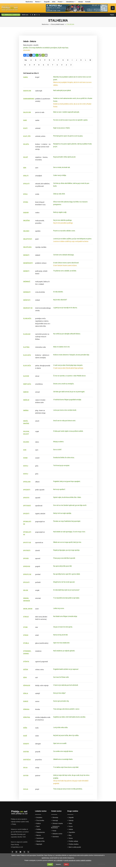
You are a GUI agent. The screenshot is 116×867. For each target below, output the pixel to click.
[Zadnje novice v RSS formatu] (39, 15)
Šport (38, 826)
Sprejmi (50, 864)
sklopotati (27, 239)
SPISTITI (26, 498)
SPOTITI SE (27, 542)
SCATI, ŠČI (26, 136)
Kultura (38, 823)
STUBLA (26, 643)
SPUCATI (26, 582)
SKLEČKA (26, 220)
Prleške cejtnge (73, 841)
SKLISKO (26, 231)
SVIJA (25, 767)
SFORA (25, 202)
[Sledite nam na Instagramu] (32, 15)
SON (24, 450)
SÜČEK (25, 669)
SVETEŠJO (27, 759)
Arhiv (53, 2)
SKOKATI (26, 255)
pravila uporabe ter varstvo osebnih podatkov (77, 860)
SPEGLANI (26, 482)
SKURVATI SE (27, 308)
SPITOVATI (27, 505)
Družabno (39, 817)
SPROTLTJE (27, 574)
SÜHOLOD (26, 685)
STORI (25, 627)
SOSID (25, 458)
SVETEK (26, 752)
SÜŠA (25, 728)
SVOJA (25, 789)
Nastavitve (58, 864)
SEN (24, 168)
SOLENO (26, 442)
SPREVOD (26, 566)
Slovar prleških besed (57, 24)
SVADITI (26, 744)
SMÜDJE (26, 400)
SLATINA (26, 347)
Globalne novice (57, 833)
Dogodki (47, 2)
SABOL (25, 77)
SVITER (25, 775)
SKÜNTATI (26, 300)
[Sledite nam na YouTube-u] (34, 15)
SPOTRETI (26, 550)
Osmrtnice (55, 836)
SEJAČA (26, 144)
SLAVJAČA (27, 355)
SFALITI (25, 176)
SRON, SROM (27, 609)
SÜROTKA (26, 717)
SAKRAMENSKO (28, 99)
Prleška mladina (73, 844)
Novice (37, 2)
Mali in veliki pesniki (75, 847)
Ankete (71, 829)
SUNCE (25, 701)
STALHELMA (70, 24)
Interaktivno (70, 2)
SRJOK (25, 590)
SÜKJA (25, 693)
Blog (70, 835)
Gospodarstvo (40, 832)
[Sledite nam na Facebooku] (30, 15)
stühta (26, 661)
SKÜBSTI (26, 271)
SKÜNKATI (26, 292)
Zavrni (66, 864)
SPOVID (26, 558)
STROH (25, 635)
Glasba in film (40, 841)
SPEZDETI (26, 490)
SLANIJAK (26, 334)
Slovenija (55, 817)
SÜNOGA (26, 709)
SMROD (26, 392)
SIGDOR (26, 212)
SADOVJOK (27, 91)
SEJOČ (25, 157)
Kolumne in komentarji (55, 827)
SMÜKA (25, 410)
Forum (71, 826)
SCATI (25, 128)
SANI (25, 120)
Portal (60, 2)
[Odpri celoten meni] (113, 8)
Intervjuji (55, 820)
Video (70, 823)
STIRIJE (26, 617)
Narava (38, 835)
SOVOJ (25, 466)
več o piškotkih (58, 860)
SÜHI (25, 677)
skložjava (27, 247)
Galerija (71, 820)
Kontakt (87, 2)
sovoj (25, 474)
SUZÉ (25, 736)
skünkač (26, 281)
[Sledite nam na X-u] (37, 15)
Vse (26, 60)
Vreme (71, 838)
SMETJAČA (27, 384)
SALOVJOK (27, 112)
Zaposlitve (72, 832)
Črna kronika (40, 820)
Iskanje (80, 2)
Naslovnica (29, 2)
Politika (38, 829)
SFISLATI (26, 183)
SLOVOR (26, 376)
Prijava (112, 14)
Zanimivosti (39, 838)
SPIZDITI (26, 513)
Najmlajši (39, 844)
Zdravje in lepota (57, 823)
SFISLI (25, 194)
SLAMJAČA (27, 318)
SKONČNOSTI (28, 263)
